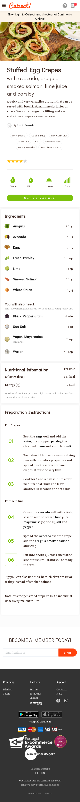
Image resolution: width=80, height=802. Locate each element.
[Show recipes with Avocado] (7, 236)
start (68, 652)
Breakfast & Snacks (51, 147)
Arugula (19, 226)
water (27, 441)
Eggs (17, 247)
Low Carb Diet (59, 135)
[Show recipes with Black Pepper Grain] (7, 315)
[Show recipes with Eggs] (7, 247)
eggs (39, 436)
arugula (40, 541)
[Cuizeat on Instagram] (66, 701)
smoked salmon (58, 541)
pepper (28, 527)
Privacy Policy (28, 784)
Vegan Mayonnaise (28, 336)
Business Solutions (35, 691)
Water (18, 351)
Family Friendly (26, 147)
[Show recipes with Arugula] (7, 226)
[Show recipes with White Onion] (7, 289)
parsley (56, 441)
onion (41, 446)
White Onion (22, 289)
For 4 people (18, 135)
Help (59, 693)
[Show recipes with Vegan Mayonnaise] (7, 339)
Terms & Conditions (48, 784)
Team (6, 693)
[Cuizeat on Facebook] (58, 701)
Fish (37, 141)
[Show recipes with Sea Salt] (7, 326)
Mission (7, 689)
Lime (17, 268)
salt (68, 446)
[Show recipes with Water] (7, 351)
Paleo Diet (23, 141)
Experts (34, 697)
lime (58, 517)
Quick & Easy (38, 135)
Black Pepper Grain (28, 316)
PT (36, 773)
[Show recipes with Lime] (7, 268)
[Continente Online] (40, 702)
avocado (44, 512)
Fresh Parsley (23, 258)
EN (43, 773)
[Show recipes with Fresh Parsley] (7, 258)
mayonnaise (31, 522)
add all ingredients (40, 198)
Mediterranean (53, 141)
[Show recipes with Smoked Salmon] (7, 279)
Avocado (19, 236)
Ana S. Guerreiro (26, 125)
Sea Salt (19, 326)
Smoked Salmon (25, 279)
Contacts (61, 689)
